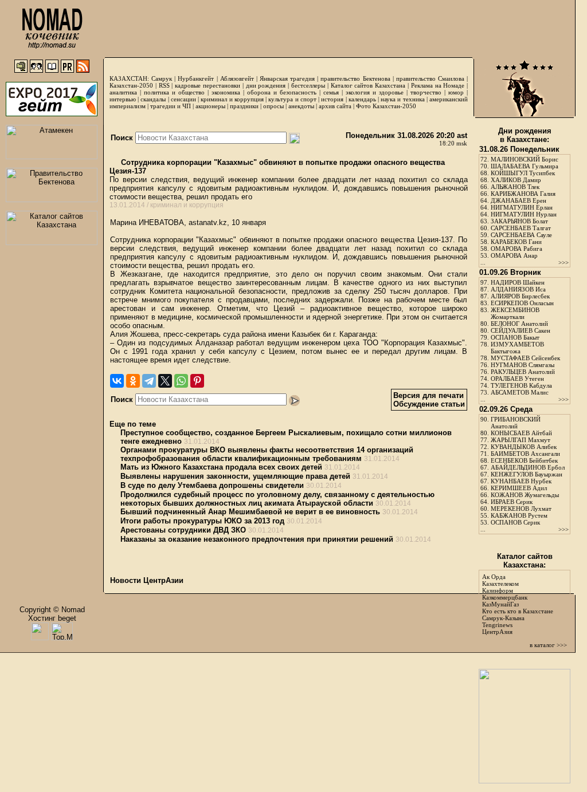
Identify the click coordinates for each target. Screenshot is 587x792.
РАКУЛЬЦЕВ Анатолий (523, 371)
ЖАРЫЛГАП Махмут (520, 439)
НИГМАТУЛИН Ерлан (522, 207)
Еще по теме (132, 424)
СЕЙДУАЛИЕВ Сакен (520, 330)
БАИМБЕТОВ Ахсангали (525, 453)
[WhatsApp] (181, 381)
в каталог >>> (548, 644)
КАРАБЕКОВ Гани (516, 241)
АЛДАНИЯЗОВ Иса (518, 289)
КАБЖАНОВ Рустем (519, 515)
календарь (362, 99)
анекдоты (301, 106)
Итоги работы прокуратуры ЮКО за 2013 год (202, 521)
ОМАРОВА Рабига (516, 248)
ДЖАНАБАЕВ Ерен (518, 200)
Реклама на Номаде (438, 85)
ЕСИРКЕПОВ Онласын (522, 303)
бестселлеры (308, 85)
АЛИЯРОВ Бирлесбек (520, 296)
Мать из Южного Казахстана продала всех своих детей (221, 467)
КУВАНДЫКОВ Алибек (524, 446)
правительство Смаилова (430, 78)
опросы (273, 106)
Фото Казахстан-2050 (386, 106)
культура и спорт (292, 99)
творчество (425, 92)
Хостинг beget (52, 618)
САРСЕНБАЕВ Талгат (521, 227)
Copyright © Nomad (52, 609)
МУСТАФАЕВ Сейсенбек (525, 357)
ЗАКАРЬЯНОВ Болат (519, 221)
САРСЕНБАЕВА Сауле (521, 234)
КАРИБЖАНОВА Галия (523, 193)
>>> (563, 262)
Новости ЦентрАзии (146, 580)
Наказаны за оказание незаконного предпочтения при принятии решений (256, 539)
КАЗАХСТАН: (129, 78)
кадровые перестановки (207, 85)
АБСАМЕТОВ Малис (520, 392)
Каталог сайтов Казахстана (368, 85)
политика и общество (174, 92)
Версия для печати (428, 395)
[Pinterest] (197, 381)
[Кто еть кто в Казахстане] (524, 781)
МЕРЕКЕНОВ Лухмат (521, 508)
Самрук (161, 78)
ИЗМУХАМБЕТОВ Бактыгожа (517, 347)
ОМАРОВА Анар (514, 255)
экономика (226, 92)
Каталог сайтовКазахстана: (525, 560)
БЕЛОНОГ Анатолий (519, 323)
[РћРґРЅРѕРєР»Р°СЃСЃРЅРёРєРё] (133, 381)
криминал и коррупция (232, 99)
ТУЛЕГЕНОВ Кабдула (521, 385)
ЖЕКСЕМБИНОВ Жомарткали (515, 313)
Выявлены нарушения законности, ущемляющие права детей (235, 476)
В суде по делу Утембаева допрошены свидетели (212, 485)
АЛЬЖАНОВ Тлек (515, 186)
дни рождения (266, 85)
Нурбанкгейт (196, 78)
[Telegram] (149, 381)
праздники (244, 106)
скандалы (153, 99)
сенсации (183, 99)
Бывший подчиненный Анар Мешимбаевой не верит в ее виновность (250, 511)
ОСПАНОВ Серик (515, 522)
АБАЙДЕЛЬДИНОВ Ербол (528, 467)
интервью (122, 99)
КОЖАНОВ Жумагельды (525, 494)
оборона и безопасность (281, 92)
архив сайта (335, 106)
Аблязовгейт (237, 78)
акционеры (210, 106)
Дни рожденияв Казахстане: (524, 135)
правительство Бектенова (355, 78)
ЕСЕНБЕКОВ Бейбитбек (524, 460)
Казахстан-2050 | (134, 85)
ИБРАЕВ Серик (512, 501)
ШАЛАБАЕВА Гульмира (524, 166)
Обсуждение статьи (429, 404)
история (332, 99)
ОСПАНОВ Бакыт (515, 337)
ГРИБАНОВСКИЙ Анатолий (516, 423)
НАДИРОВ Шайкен (518, 282)
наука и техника (402, 99)
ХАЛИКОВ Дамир (516, 179)
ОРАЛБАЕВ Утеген (517, 378)
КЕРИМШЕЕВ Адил (519, 487)
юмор (456, 92)
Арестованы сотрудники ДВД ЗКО (183, 530)
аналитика (123, 92)
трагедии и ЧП (170, 106)
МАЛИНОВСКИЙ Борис (524, 159)
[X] (165, 381)
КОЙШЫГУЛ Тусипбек (523, 173)
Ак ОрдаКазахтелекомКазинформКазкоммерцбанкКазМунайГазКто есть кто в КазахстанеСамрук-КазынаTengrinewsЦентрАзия (517, 604)
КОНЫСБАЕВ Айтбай (521, 433)
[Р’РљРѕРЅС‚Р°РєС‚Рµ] (117, 381)
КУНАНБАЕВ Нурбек (521, 481)
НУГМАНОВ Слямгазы (522, 364)
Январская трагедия (287, 78)
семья (331, 92)
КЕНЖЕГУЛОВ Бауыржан (526, 474)
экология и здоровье (375, 92)
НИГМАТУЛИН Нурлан (524, 214)
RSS (164, 85)
